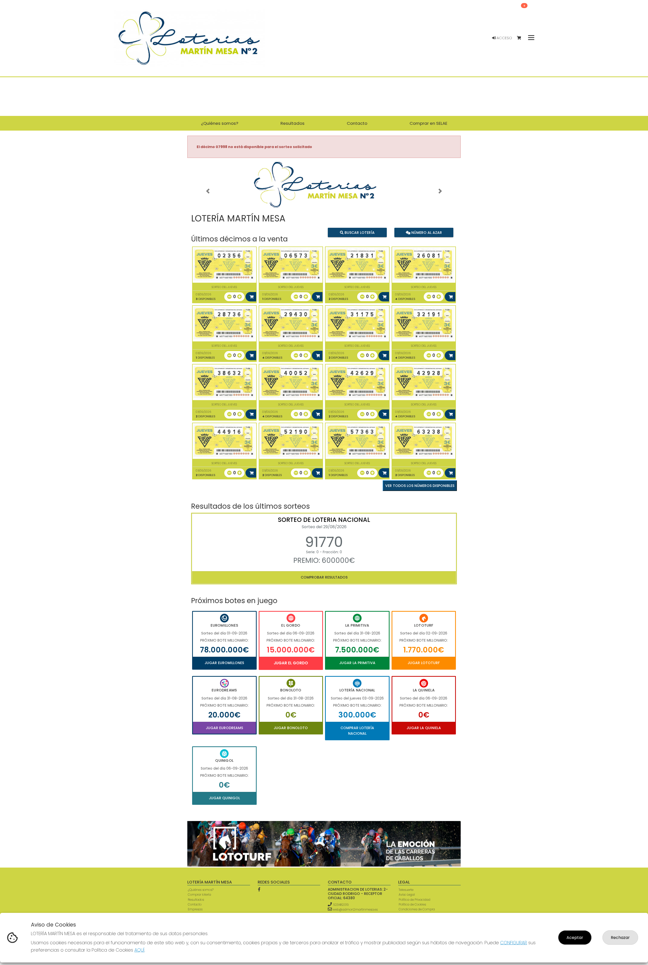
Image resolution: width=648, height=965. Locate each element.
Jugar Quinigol (224, 797)
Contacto (194, 904)
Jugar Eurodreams (224, 727)
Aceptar (574, 937)
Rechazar (620, 937)
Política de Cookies (412, 904)
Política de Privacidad (414, 899)
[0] (521, 38)
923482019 (341, 904)
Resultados (196, 899)
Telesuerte (406, 890)
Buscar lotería (359, 232)
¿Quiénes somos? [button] (219, 123)
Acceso (504, 37)
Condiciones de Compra (417, 909)
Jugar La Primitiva (357, 662)
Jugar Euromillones (224, 662)
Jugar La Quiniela (424, 727)
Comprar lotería (199, 894)
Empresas (195, 909)
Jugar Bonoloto (291, 727)
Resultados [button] (292, 123)
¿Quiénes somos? (201, 890)
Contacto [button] (357, 123)
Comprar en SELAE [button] (428, 123)
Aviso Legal (407, 894)
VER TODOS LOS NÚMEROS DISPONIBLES (419, 485)
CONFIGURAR (513, 942)
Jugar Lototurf (424, 662)
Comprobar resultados (324, 577)
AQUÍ (139, 950)
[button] (207, 191)
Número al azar (426, 232)
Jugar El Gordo (291, 663)
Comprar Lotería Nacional (357, 730)
